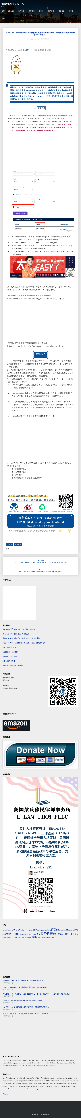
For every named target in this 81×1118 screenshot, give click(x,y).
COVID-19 (15, 929)
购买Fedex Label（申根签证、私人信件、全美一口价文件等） (24, 643)
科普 (62, 934)
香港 (53, 937)
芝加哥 (11, 937)
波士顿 (32, 934)
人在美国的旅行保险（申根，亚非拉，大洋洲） (19, 629)
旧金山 (25, 934)
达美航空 (39, 87)
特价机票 (47, 933)
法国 (28, 934)
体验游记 (11, 11)
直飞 (59, 934)
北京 (46, 930)
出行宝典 (21, 11)
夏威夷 (67, 930)
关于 (3, 18)
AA (8, 930)
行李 (23, 937)
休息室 (35, 930)
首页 (3, 11)
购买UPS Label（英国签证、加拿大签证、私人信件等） (22, 638)
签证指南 (61, 11)
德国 (4, 934)
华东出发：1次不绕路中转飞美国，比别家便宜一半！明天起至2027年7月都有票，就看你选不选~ (37, 994)
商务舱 (55, 929)
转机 (34, 937)
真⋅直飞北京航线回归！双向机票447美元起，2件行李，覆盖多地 (25, 1014)
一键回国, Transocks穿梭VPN (13, 665)
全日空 (39, 930)
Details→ (6, 1094)
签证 (67, 933)
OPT (26, 930)
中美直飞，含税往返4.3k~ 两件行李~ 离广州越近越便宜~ (22, 1000)
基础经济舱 (62, 930)
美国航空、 (30, 87)
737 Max (5, 930)
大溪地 (72, 930)
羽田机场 (6, 937)
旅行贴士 (9, 934)
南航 (49, 930)
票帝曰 (41, 11)
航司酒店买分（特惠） (10, 656)
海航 (38, 934)
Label (22, 930)
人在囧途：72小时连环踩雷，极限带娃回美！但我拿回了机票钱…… (26, 1007)
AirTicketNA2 (35, 39)
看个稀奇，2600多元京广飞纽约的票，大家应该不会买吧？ (23, 981)
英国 (14, 937)
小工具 (71, 11)
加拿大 (43, 930)
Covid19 (9, 544)
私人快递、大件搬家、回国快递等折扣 (16, 634)
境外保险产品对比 (9, 661)
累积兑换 (51, 11)
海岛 (35, 934)
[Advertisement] (43, 150)
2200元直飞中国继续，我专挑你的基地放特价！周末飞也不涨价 (25, 987)
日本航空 (20, 934)
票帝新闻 (18, 544)
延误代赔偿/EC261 (9, 647)
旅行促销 (32, 11)
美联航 (73, 934)
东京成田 (30, 930)
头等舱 (76, 930)
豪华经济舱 (28, 937)
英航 (17, 937)
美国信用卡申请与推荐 (10, 652)
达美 (37, 937)
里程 (45, 937)
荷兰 (20, 937)
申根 (55, 934)
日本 (16, 934)
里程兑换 (49, 937)
